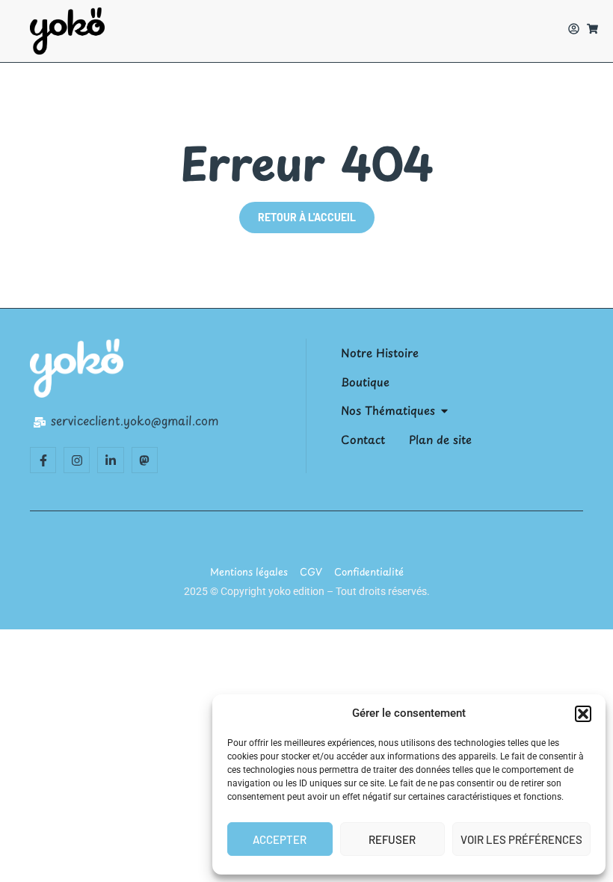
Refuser (392, 839)
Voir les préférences (521, 839)
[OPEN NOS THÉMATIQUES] (444, 410)
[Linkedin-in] (110, 460)
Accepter (279, 839)
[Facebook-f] (43, 460)
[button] (583, 713)
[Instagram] (77, 460)
